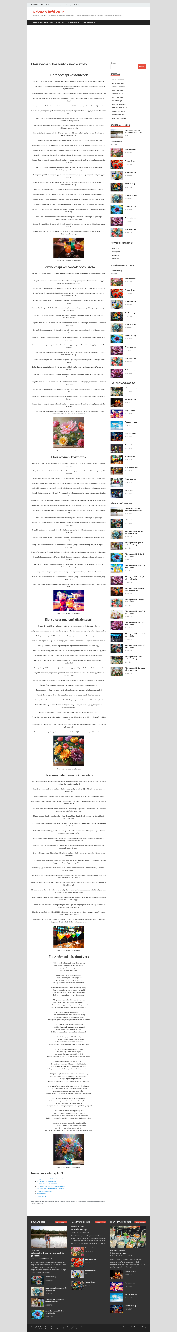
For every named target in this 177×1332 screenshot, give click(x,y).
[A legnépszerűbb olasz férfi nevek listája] (117, 634)
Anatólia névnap (116, 141)
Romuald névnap (131, 422)
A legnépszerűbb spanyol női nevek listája (134, 532)
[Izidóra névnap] (117, 520)
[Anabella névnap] (117, 195)
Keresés (113, 63)
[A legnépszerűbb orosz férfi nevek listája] (117, 611)
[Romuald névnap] (117, 422)
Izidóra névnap (130, 520)
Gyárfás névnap (130, 433)
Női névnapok (68, 5)
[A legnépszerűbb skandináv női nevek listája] (117, 668)
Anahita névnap (130, 172)
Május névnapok (117, 94)
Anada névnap (130, 184)
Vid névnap (129, 490)
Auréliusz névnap (131, 468)
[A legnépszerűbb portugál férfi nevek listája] (117, 588)
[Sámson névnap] (117, 399)
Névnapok (60, 5)
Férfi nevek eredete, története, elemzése (51, 1186)
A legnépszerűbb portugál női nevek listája (134, 578)
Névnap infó (116, 252)
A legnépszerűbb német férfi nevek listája (133, 658)
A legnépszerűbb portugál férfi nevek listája (134, 589)
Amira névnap (130, 370)
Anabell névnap (130, 206)
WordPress (134, 1327)
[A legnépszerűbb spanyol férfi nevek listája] (117, 543)
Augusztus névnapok (119, 104)
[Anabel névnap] (117, 218)
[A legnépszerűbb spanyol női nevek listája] (117, 531)
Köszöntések (41, 1194)
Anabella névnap (131, 195)
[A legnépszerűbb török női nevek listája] (117, 554)
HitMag (143, 1327)
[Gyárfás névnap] (117, 434)
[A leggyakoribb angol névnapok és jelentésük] (117, 130)
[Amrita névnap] (117, 229)
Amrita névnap (130, 229)
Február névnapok (118, 83)
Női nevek (115, 259)
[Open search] (144, 22)
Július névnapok (117, 101)
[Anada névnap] (117, 184)
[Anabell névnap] (117, 207)
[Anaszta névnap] (117, 150)
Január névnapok (118, 80)
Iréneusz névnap (131, 388)
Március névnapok (118, 87)
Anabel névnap (130, 218)
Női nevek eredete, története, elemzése (50, 1189)
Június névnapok (117, 97)
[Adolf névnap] (117, 456)
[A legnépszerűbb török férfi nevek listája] (117, 566)
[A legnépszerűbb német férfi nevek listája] (117, 657)
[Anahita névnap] (117, 172)
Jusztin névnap (130, 479)
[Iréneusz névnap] (117, 388)
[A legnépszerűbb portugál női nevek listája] (117, 577)
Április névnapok (117, 90)
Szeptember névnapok (119, 108)
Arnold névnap (130, 445)
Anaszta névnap (130, 149)
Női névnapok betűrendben (46, 1181)
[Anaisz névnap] (117, 161)
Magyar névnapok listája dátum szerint (50, 1179)
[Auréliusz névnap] (117, 468)
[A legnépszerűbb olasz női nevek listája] (117, 623)
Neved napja (41, 1196)
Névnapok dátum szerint (48, 5)
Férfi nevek (115, 248)
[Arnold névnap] (117, 445)
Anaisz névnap (130, 161)
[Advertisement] (88, 43)
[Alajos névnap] (117, 411)
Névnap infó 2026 (49, 11)
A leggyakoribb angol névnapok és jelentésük (133, 131)
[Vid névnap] (117, 491)
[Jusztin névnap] (117, 479)
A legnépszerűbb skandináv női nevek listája (135, 669)
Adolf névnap (130, 456)
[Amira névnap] (117, 370)
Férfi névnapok (78, 5)
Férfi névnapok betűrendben (47, 1184)
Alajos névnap (130, 410)
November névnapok (119, 115)
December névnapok (119, 118)
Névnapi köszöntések (44, 1191)
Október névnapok (118, 111)
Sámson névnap (130, 399)
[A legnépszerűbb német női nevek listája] (117, 645)
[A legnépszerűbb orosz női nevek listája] (117, 600)
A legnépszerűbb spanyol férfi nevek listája (134, 544)
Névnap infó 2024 (47, 1258)
